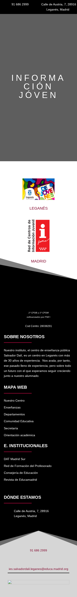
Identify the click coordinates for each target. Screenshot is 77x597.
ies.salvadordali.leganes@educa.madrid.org (38, 569)
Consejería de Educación (21, 472)
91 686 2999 (38, 550)
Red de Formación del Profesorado (28, 466)
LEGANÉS (39, 208)
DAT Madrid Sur (14, 459)
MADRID (38, 261)
